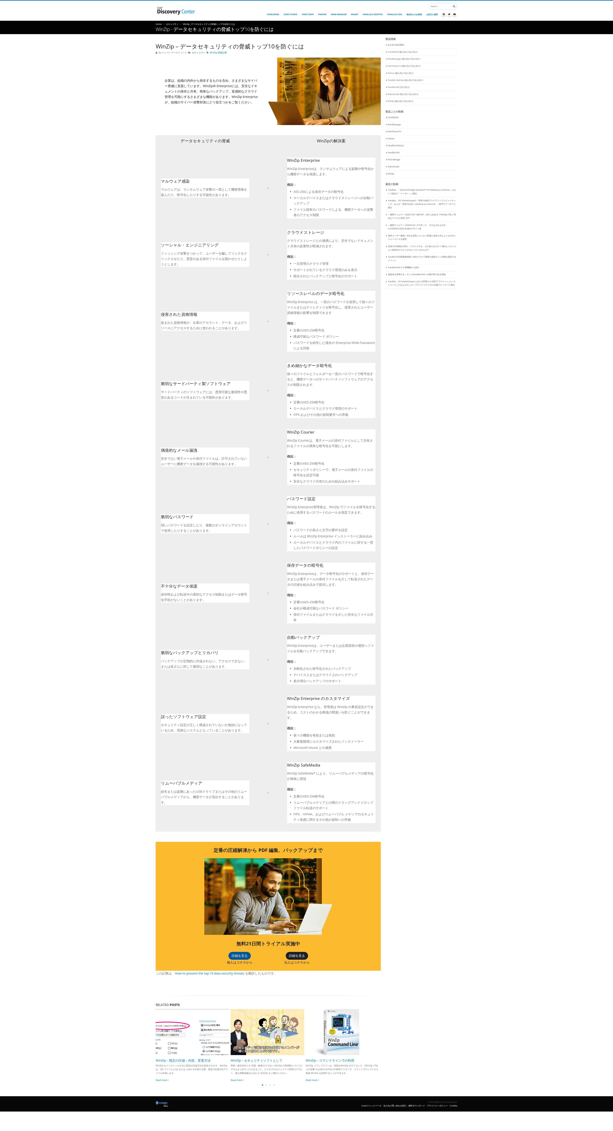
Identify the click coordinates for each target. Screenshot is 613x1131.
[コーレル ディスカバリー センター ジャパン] (176, 10)
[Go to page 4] (274, 1085)
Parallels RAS (394, 152)
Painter (391, 138)
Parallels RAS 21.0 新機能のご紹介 (403, 267)
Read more (162, 1080)
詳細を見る (240, 955)
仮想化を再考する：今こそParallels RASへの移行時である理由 (417, 274)
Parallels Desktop (396, 145)
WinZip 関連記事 (218, 52)
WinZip (391, 173)
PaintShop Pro (394, 131)
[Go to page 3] (270, 1085)
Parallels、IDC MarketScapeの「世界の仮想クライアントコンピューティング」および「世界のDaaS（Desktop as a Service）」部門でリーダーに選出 (422, 204)
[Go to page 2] (266, 1085)
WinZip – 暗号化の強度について (328, 1060)
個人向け (404, 51)
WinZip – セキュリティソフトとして (181, 1060)
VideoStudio (393, 166)
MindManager (394, 124)
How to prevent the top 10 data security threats (209, 973)
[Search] (454, 6)
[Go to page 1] (262, 1085)
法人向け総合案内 (396, 44)
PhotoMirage (394, 159)
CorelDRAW (393, 117)
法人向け (413, 51)
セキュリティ (198, 52)
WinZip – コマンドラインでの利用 (255, 1060)
